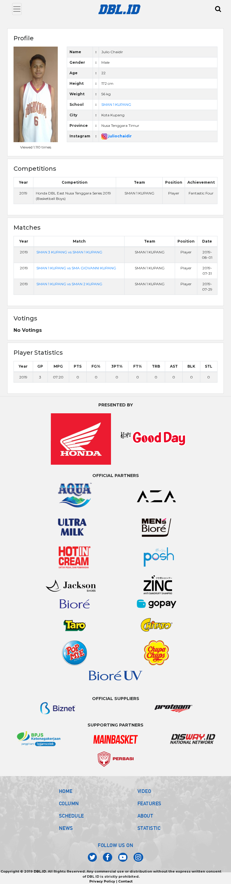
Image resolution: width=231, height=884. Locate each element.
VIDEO (144, 791)
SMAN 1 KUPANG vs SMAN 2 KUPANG (69, 284)
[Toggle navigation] (17, 9)
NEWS (66, 828)
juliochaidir (119, 136)
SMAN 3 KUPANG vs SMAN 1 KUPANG (69, 252)
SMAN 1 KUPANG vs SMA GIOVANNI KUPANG (76, 268)
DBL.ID (40, 871)
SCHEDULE (71, 816)
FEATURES (149, 803)
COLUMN (69, 803)
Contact (125, 881)
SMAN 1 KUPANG (116, 104)
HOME (65, 791)
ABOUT (145, 816)
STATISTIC (149, 828)
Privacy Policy (102, 881)
